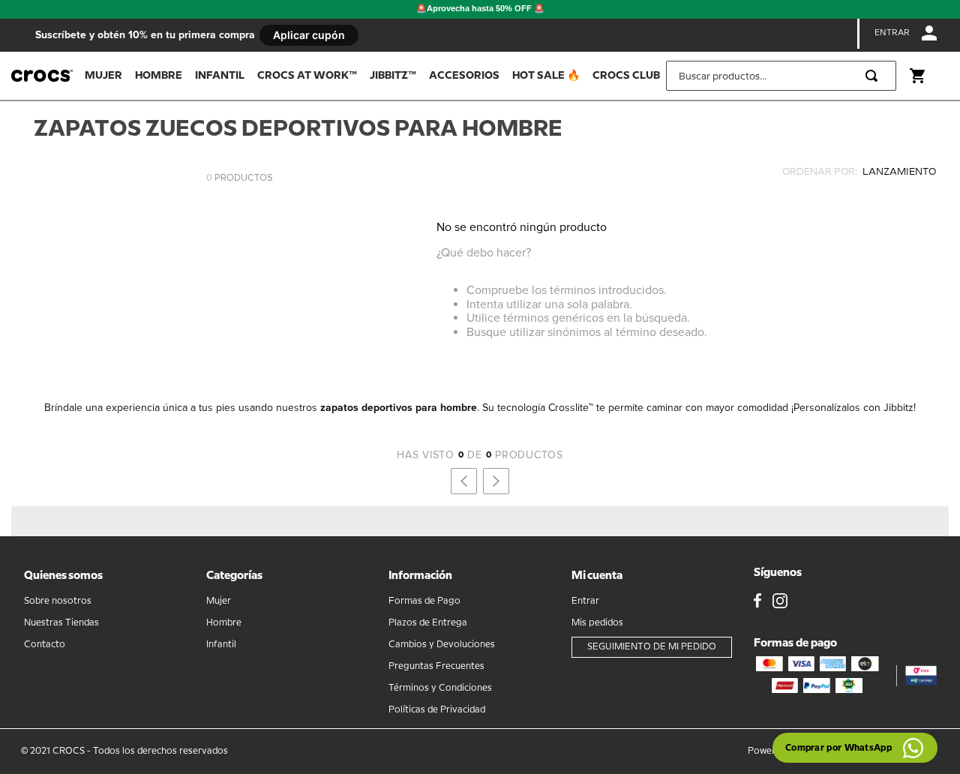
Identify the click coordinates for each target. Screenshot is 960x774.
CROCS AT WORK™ (307, 75)
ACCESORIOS (464, 75)
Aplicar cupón (309, 34)
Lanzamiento (859, 171)
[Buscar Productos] (875, 76)
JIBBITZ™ (393, 75)
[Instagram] (780, 602)
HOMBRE (158, 75)
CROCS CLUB (626, 75)
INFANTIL (219, 75)
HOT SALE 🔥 (546, 75)
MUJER (103, 75)
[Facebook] (757, 602)
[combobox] (781, 76)
